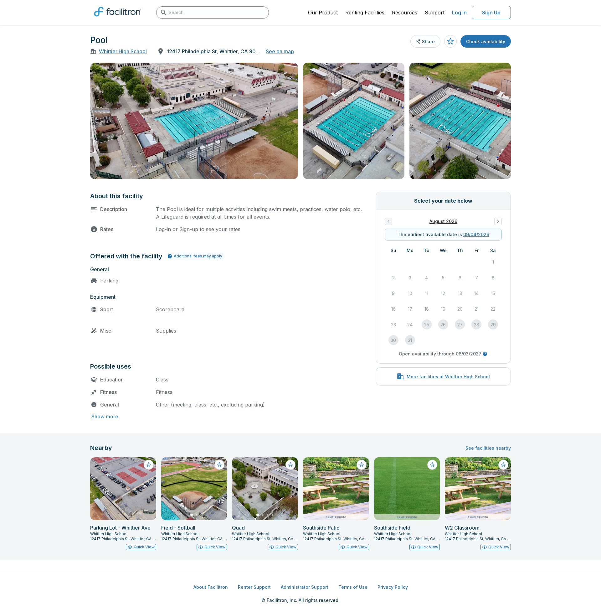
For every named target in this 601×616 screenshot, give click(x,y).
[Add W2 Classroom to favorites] (503, 465)
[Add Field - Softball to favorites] (219, 465)
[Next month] (498, 221)
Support (434, 12)
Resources (404, 12)
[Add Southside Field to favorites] (432, 465)
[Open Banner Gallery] (194, 121)
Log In (459, 12)
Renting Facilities (364, 12)
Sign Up (491, 12)
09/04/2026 (476, 234)
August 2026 (443, 221)
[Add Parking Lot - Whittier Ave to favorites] (149, 465)
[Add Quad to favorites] (290, 465)
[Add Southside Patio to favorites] (362, 465)
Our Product (323, 12)
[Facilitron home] (117, 18)
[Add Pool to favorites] (450, 41)
